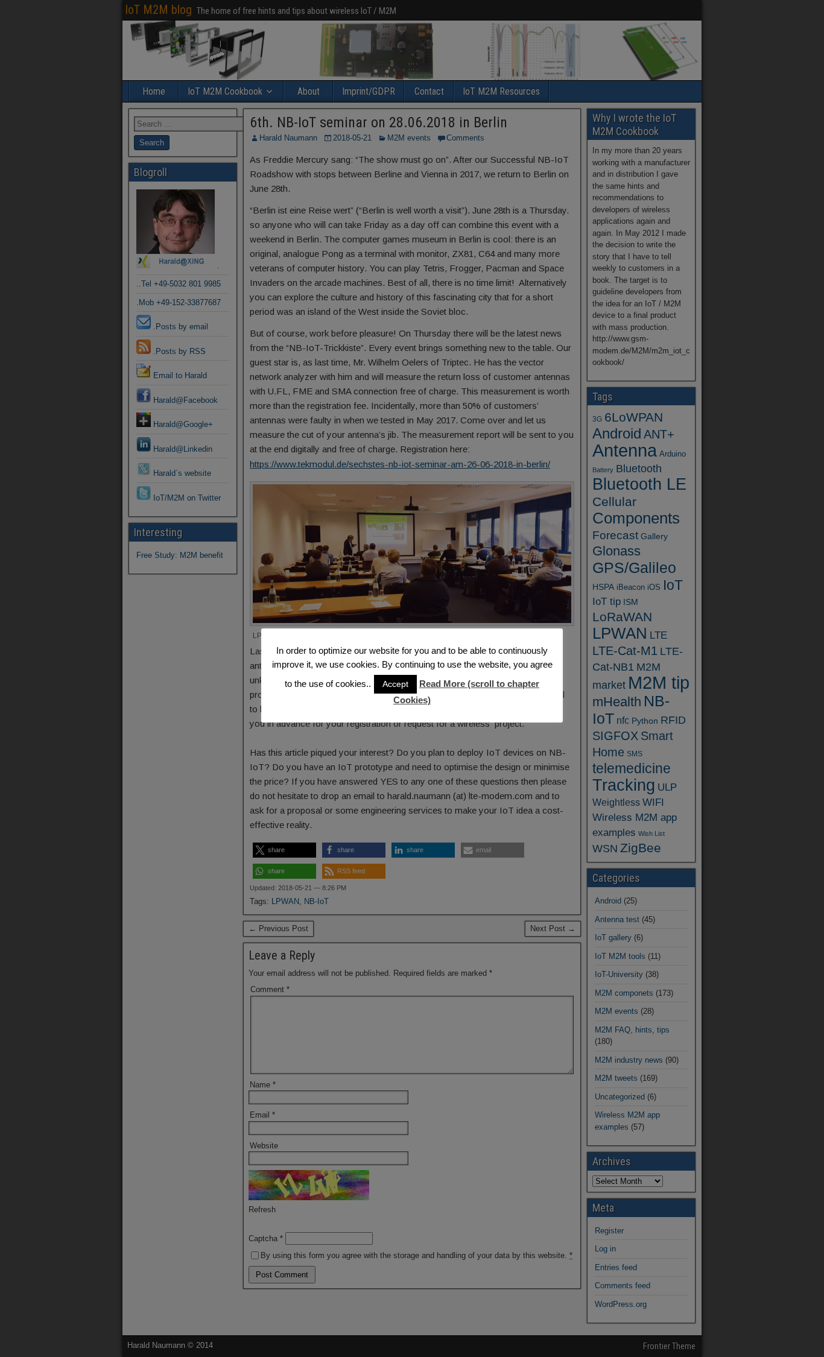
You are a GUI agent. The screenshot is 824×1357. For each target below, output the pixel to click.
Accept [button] (395, 684)
